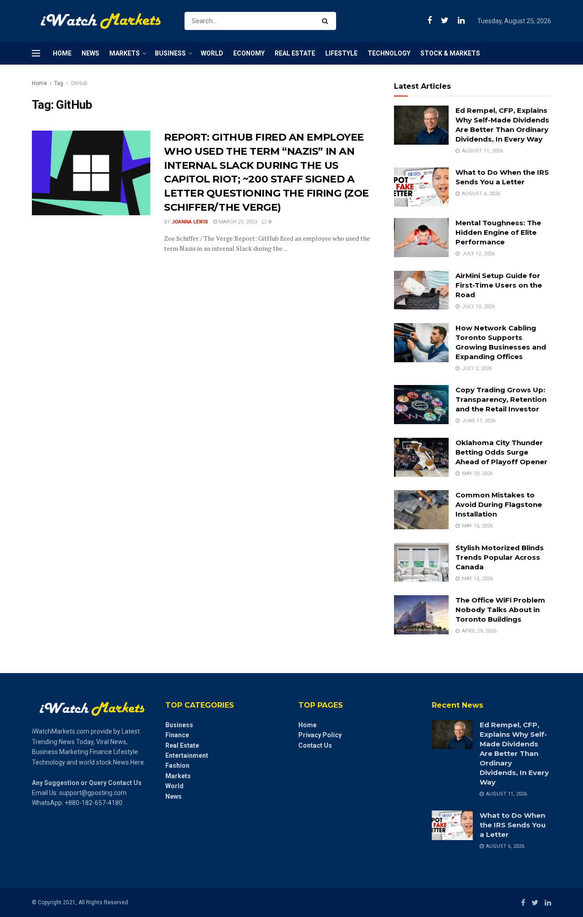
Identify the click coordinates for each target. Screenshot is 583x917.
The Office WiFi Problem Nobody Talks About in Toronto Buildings (500, 609)
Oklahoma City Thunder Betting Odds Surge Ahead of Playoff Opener (501, 452)
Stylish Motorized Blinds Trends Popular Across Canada (499, 557)
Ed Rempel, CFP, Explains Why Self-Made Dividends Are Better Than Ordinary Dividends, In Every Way (514, 753)
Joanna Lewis (190, 222)
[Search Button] (326, 21)
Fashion (177, 765)
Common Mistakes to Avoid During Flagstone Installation (498, 504)
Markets (124, 53)
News (90, 53)
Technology (389, 53)
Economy (249, 53)
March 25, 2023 (237, 222)
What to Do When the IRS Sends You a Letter (513, 825)
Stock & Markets (450, 53)
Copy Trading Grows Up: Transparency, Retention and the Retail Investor (501, 399)
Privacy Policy (320, 735)
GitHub (79, 83)
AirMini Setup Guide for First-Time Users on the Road (498, 285)
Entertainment (186, 755)
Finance (177, 735)
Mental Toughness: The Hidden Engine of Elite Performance (498, 232)
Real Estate (295, 53)
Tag (58, 83)
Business (170, 53)
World (212, 53)
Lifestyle (341, 53)
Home (62, 53)
